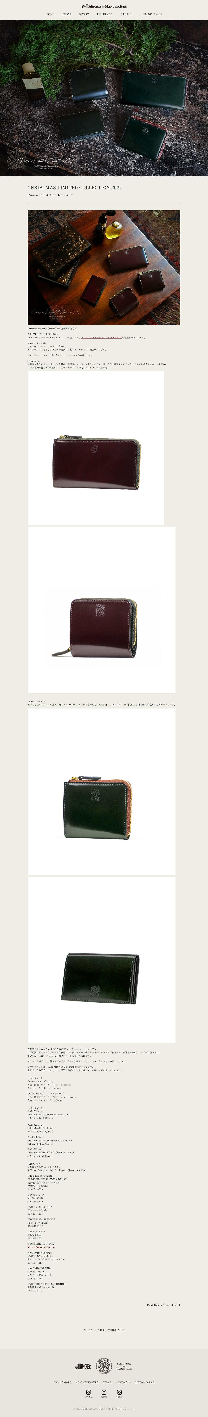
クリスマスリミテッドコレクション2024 (101, 337)
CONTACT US (123, 1382)
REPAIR (107, 1382)
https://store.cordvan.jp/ (41, 1247)
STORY (84, 14)
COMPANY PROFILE (87, 1382)
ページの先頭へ (198, 1407)
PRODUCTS (105, 14)
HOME (50, 14)
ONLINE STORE (151, 14)
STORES (126, 14)
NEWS (67, 14)
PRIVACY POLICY (144, 1382)
